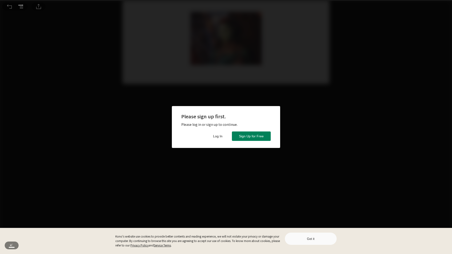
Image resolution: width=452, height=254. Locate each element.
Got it (311, 239)
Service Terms (162, 245)
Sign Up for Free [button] (251, 136)
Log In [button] (217, 136)
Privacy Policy (139, 245)
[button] (9, 6)
